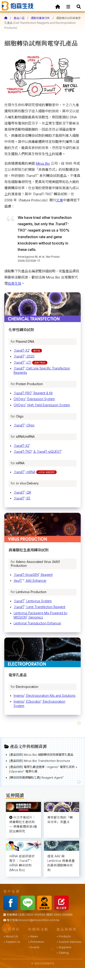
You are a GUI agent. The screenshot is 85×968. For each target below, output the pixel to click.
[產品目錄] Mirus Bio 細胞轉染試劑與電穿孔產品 (41, 754)
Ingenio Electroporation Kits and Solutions (44, 695)
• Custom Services (69, 942)
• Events (33, 947)
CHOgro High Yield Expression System (42, 405)
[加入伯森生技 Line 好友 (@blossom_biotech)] (28, 909)
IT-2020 (24, 356)
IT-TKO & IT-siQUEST (38, 451)
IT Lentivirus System (33, 601)
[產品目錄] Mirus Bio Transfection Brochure (39, 761)
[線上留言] (62, 909)
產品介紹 (19, 18)
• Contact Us (11, 942)
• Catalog (62, 952)
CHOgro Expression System (34, 399)
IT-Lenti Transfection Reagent (39, 607)
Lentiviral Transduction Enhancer (37, 623)
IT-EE (22, 498)
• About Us (10, 936)
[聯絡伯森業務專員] (45, 909)
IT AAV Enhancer (30, 580)
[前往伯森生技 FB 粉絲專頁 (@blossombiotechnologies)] (11, 909)
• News (33, 936)
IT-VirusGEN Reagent (33, 575)
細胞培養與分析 (40, 18)
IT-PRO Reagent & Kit (33, 393)
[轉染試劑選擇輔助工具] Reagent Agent (36, 777)
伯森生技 (14, 283)
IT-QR (22, 492)
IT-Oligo (24, 425)
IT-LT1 (22, 362)
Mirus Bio (43, 163)
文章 (59, 200)
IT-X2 (22, 350)
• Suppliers (63, 947)
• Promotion (36, 942)
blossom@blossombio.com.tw (38, 920)
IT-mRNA (24, 472)
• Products (63, 936)
